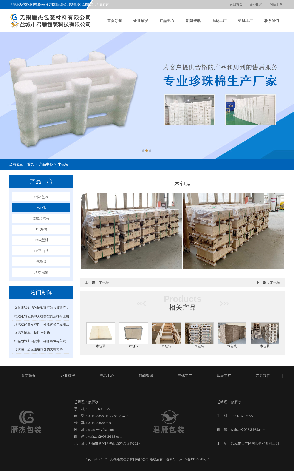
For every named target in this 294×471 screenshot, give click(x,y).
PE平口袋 (41, 251)
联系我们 (271, 21)
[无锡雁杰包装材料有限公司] (147, 95)
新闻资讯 (193, 21)
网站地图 (276, 4)
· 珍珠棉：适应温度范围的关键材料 (37, 349)
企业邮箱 (256, 4)
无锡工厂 (219, 21)
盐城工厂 (245, 21)
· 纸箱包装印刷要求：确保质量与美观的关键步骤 (41, 341)
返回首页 (236, 4)
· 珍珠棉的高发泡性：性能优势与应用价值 (41, 324)
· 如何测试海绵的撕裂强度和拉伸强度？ (40, 308)
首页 (30, 164)
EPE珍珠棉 (41, 218)
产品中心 (167, 21)
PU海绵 (41, 229)
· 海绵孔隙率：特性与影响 (31, 333)
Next (286, 95)
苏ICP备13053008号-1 (194, 459)
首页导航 (114, 21)
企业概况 (140, 21)
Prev (8, 95)
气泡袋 (41, 262)
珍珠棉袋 (41, 272)
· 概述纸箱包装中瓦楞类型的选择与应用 (40, 316)
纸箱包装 (41, 197)
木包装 (63, 164)
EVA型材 (41, 240)
